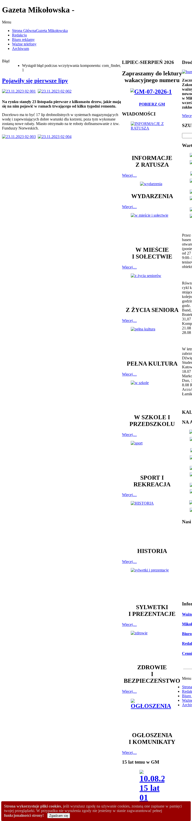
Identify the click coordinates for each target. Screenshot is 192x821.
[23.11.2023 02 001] (20, 91)
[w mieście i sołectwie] (152, 227)
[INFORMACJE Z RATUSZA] (152, 136)
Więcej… (129, 175)
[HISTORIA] (152, 522)
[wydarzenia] (152, 184)
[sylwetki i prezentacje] (152, 583)
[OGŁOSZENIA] (152, 713)
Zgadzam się (58, 816)
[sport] (152, 455)
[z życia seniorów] (152, 288)
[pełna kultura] (152, 341)
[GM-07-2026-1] (152, 91)
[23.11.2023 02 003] (20, 137)
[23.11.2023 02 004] (56, 137)
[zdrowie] (152, 645)
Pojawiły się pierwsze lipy (35, 80)
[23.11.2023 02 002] (56, 91)
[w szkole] (152, 395)
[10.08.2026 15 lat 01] (152, 787)
